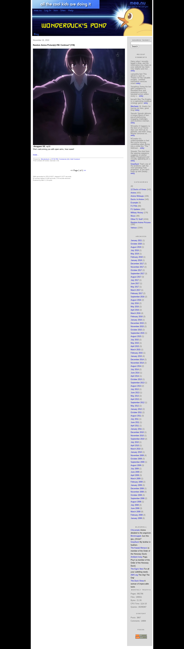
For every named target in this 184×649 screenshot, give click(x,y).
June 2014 (135, 373)
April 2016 (135, 310)
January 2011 (136, 429)
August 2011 (136, 416)
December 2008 (137, 488)
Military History (137, 212)
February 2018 (137, 257)
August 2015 (136, 336)
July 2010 (135, 442)
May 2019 (135, 254)
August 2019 (136, 247)
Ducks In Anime (137, 199)
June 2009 (135, 472)
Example (134, 203)
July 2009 (135, 469)
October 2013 (136, 379)
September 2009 (137, 462)
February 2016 (137, 316)
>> (85, 170)
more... (36, 155)
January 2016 (136, 320)
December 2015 (137, 323)
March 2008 (135, 512)
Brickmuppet (136, 536)
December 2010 (137, 432)
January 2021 (136, 240)
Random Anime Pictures (141, 222)
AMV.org (134, 575)
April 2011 (135, 426)
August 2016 (136, 300)
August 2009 (136, 465)
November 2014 (137, 363)
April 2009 (135, 475)
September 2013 (137, 383)
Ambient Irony (136, 557)
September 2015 (137, 333)
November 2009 (137, 455)
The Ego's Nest (137, 569)
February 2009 (137, 482)
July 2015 (135, 340)
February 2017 (137, 293)
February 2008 (137, 515)
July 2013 (135, 389)
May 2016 (135, 307)
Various (134, 228)
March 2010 (135, 449)
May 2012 (135, 406)
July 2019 (135, 250)
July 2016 (135, 303)
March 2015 (135, 350)
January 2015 (136, 356)
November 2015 (137, 326)
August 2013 (136, 386)
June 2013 (135, 392)
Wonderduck (45, 159)
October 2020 (136, 244)
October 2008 (136, 495)
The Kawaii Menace (139, 548)
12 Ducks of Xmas (138, 189)
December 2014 (137, 359)
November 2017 (137, 267)
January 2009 (136, 485)
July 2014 (135, 369)
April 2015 (135, 346)
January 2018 (136, 260)
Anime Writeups (137, 196)
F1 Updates (135, 209)
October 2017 (136, 270)
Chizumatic (135, 530)
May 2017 (135, 287)
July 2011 (135, 419)
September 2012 (137, 402)
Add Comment (75, 159)
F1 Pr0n (134, 206)
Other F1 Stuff (137, 219)
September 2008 (137, 498)
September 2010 (137, 439)
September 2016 (137, 297)
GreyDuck (135, 164)
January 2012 (136, 409)
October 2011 (136, 412)
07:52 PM (54, 159)
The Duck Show (137, 581)
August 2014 (136, 366)
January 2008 (136, 518)
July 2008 (135, 505)
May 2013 (135, 396)
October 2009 (136, 459)
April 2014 (135, 376)
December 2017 (137, 264)
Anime (133, 193)
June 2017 (135, 283)
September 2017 (137, 273)
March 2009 (135, 478)
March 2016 (135, 313)
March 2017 (135, 290)
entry (133, 71)
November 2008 (137, 492)
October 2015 (136, 330)
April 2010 (135, 445)
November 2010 (137, 435)
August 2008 (136, 502)
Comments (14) (64, 159)
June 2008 (135, 508)
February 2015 (137, 353)
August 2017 (136, 277)
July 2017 (135, 280)
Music (133, 216)
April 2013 (135, 399)
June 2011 (135, 422)
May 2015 (135, 343)
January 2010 (136, 452)
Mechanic (135, 106)
